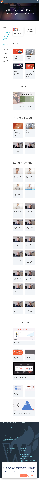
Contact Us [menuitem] (22, 431)
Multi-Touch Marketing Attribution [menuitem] (9, 425)
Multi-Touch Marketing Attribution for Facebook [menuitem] (9, 440)
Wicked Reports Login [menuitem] (7, 452)
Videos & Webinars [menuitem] (23, 458)
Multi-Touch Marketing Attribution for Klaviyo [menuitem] (11, 431)
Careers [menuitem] (21, 427)
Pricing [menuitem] (21, 452)
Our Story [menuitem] (22, 425)
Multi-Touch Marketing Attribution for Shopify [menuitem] (11, 429)
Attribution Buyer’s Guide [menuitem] (24, 454)
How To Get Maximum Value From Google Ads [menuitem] (6, 31)
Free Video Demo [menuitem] (23, 450)
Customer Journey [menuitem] (6, 36)
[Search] (35, 1)
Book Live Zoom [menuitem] (23, 448)
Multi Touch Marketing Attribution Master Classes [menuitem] (27, 461)
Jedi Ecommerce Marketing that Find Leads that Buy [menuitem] (6, 44)
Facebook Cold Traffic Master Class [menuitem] (26, 456)
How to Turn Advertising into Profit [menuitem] (6, 40)
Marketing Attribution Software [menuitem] (8, 427)
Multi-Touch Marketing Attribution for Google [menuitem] (10, 437)
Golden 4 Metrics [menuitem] (6, 34)
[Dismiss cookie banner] (35, 464)
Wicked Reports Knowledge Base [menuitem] (9, 448)
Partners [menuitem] (21, 429)
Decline (32, 475)
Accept (24, 475)
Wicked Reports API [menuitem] (6, 450)
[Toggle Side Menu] (37, 0)
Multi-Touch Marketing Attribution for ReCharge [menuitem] (9, 434)
